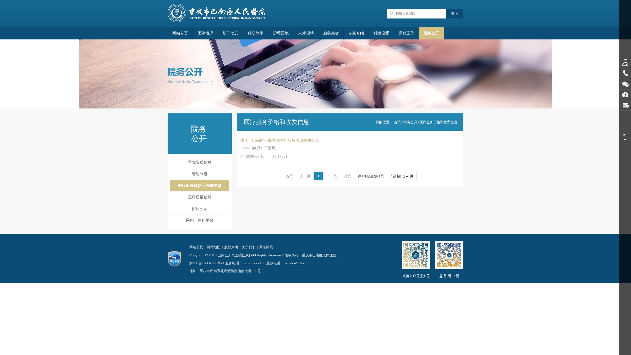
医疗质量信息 (199, 197)
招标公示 (200, 209)
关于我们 (249, 247)
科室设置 (381, 33)
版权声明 (231, 247)
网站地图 (214, 247)
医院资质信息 (199, 162)
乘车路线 (266, 247)
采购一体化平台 (199, 220)
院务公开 (431, 33)
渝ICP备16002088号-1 (206, 263)
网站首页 (180, 33)
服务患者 (331, 33)
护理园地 (281, 33)
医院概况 (205, 33)
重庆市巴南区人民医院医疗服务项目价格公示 (279, 140)
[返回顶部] (625, 137)
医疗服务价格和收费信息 (199, 185)
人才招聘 (306, 33)
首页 (397, 122)
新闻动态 (230, 33)
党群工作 (406, 33)
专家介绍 (356, 33)
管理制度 (200, 174)
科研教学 (255, 33)
